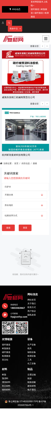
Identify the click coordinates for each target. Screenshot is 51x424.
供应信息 (25, 163)
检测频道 (6, 356)
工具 (29, 359)
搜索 (35, 163)
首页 (16, 163)
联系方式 (31, 307)
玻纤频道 (35, 9)
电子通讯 (31, 389)
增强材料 (6, 382)
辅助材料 (6, 389)
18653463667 (17, 308)
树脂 (4, 374)
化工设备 (31, 363)
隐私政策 (31, 315)
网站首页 (31, 300)
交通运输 (31, 374)
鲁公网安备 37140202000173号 (22, 401)
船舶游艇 (31, 382)
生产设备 (31, 344)
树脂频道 (6, 348)
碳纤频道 (39, 13)
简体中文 (14, 28)
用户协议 (31, 311)
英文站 (5, 359)
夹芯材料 (6, 386)
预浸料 (5, 378)
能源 (29, 378)
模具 (29, 348)
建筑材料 (31, 386)
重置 (25, 228)
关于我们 (31, 303)
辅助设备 (31, 352)
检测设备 (31, 356)
